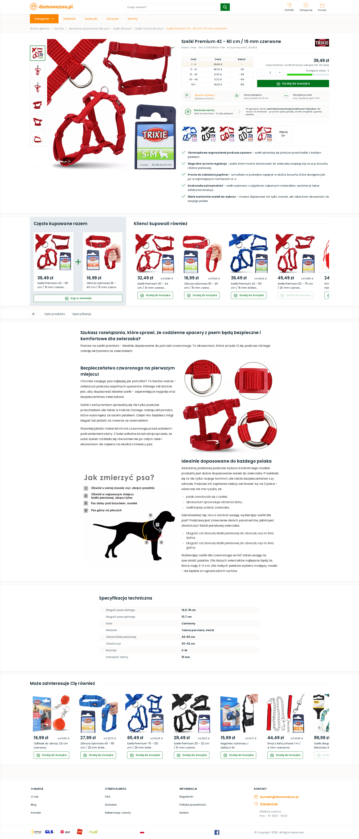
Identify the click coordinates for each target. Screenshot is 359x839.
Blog (33, 805)
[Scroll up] (33, 314)
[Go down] (37, 168)
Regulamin (186, 797)
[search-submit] (225, 7)
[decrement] (279, 72)
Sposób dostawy (204, 95)
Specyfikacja (81, 314)
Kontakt (36, 813)
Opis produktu (54, 314)
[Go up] (37, 42)
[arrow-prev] (140, 266)
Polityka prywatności (193, 805)
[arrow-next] (322, 266)
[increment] (261, 72)
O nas (35, 797)
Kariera (184, 813)
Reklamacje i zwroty (118, 813)
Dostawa (110, 805)
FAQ (107, 797)
